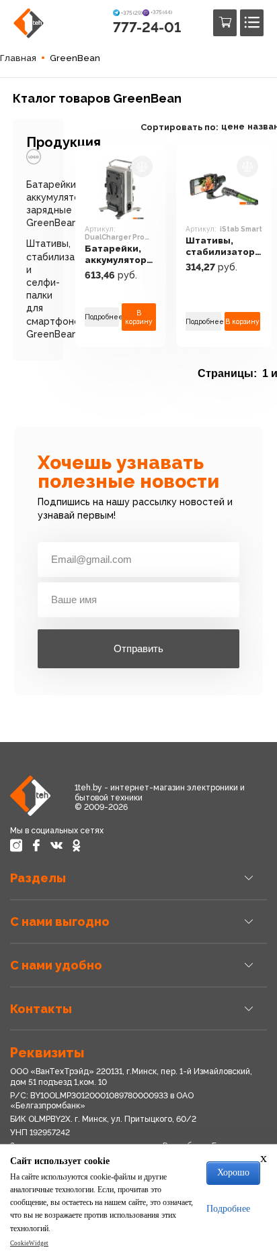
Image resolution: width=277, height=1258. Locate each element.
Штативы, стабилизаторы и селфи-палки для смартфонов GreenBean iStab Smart (224, 246)
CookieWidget (29, 1243)
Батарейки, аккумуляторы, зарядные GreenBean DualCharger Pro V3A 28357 (121, 255)
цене (233, 126)
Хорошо (233, 1172)
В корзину (139, 317)
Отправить (138, 648)
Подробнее (102, 317)
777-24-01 (147, 27)
